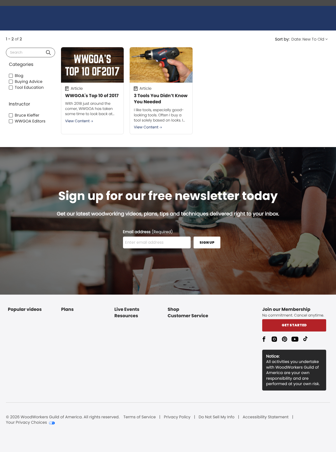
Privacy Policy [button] (177, 417)
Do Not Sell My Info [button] (217, 417)
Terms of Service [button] (139, 417)
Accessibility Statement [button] (266, 417)
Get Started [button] (294, 325)
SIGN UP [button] (206, 242)
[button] (48, 52)
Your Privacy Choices (26, 422)
